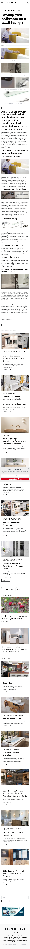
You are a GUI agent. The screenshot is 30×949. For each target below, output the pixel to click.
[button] (15, 469)
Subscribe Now (15, 479)
